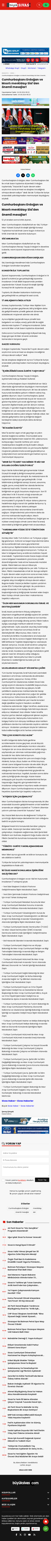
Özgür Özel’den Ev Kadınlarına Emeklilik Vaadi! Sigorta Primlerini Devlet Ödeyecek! (23, 1260)
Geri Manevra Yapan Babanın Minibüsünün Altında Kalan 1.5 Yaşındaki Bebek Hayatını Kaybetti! (24, 1276)
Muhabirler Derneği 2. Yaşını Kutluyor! (25, 1338)
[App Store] (15, 1529)
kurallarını (22, 1180)
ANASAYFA (5, 73)
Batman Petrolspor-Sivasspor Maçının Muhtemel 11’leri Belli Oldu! (26, 1268)
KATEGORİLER (9, 1498)
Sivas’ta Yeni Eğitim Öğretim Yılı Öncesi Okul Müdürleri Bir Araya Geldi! (26, 1455)
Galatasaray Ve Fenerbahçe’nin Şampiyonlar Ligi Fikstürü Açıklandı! (24, 1369)
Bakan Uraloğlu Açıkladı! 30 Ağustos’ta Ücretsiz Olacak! (26, 1385)
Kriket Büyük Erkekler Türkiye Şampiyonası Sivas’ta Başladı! (22, 1361)
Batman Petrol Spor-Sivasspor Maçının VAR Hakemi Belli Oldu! (26, 1330)
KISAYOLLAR (8, 1492)
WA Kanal (32, 68)
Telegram (41, 68)
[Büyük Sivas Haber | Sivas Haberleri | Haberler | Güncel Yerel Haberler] (18, 5)
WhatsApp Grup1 (12, 68)
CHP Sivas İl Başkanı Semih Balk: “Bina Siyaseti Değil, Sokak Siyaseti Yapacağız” (25, 1315)
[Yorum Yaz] (46, 1529)
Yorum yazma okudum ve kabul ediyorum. (19, 1181)
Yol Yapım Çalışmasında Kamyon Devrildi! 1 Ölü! (23, 1291)
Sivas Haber (8, 1100)
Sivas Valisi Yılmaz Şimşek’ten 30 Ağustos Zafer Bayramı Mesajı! (23, 1252)
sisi (34, 1212)
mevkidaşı (37, 1208)
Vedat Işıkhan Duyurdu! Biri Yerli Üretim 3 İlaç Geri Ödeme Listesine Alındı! (26, 1431)
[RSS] (34, 1534)
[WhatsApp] (46, 5)
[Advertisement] (25, 29)
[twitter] (20, 1534)
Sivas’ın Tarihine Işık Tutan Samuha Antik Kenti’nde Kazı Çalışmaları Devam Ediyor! (24, 1284)
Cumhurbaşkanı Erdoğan (18, 1208)
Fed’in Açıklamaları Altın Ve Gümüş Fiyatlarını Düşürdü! (24, 1424)
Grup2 (23, 68)
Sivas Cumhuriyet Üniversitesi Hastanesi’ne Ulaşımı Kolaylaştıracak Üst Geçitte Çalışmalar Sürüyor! (25, 1354)
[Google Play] (25, 1529)
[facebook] (16, 1534)
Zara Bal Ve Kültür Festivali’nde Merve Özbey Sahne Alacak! (25, 1377)
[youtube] (29, 1534)
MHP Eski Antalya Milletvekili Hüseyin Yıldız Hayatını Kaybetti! (25, 1416)
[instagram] (25, 1534)
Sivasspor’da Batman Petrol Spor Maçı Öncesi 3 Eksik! (26, 1322)
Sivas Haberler (25, 1100)
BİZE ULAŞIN (8, 1504)
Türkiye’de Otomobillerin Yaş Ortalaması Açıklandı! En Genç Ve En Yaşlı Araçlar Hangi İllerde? (25, 1447)
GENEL (12, 73)
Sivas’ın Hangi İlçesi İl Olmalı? (21, 1245)
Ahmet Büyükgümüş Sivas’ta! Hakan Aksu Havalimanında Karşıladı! (25, 1393)
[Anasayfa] (46, 1521)
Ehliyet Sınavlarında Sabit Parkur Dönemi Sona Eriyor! (23, 1346)
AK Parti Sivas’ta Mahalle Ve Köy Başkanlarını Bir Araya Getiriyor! (23, 1408)
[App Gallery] (35, 1529)
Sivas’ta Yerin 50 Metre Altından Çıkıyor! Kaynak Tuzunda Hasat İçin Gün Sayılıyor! (24, 1400)
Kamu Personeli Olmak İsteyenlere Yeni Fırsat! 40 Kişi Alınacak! (24, 1299)
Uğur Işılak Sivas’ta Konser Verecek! (24, 1237)
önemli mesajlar (22, 1212)
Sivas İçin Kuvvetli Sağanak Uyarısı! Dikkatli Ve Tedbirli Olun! (24, 1439)
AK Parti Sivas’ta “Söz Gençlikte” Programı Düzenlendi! (23, 1229)
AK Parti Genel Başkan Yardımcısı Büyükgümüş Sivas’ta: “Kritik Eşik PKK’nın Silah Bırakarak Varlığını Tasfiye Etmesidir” (23, 1307)
